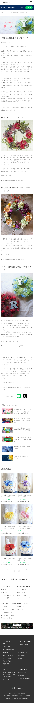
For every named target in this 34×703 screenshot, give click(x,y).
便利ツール (6, 679)
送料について (22, 675)
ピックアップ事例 (21, 595)
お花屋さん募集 (17, 693)
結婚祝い (20, 658)
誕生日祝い (21, 655)
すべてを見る (6, 646)
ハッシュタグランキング (23, 598)
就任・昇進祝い (7, 658)
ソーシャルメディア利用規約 (23, 695)
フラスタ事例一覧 (21, 589)
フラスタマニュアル (6, 612)
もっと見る (17, 571)
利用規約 (23, 693)
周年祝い (5, 652)
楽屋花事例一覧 (21, 592)
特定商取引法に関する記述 (10, 695)
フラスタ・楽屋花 (23, 644)
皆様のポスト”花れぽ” (7, 618)
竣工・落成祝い (7, 661)
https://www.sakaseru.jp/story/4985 (12, 259)
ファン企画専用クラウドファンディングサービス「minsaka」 (9, 674)
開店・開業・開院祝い (9, 649)
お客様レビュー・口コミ (7, 615)
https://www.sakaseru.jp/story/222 (12, 180)
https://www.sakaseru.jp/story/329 (12, 346)
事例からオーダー (6, 592)
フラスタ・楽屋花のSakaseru (10, 7)
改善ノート (20, 609)
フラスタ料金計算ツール (7, 595)
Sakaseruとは (21, 606)
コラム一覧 (8, 12)
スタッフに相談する (7, 382)
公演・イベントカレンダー (8, 609)
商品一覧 (3, 589)
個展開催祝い (6, 664)
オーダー (28, 7)
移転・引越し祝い (8, 655)
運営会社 (11, 693)
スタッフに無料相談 (24, 678)
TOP (2, 12)
